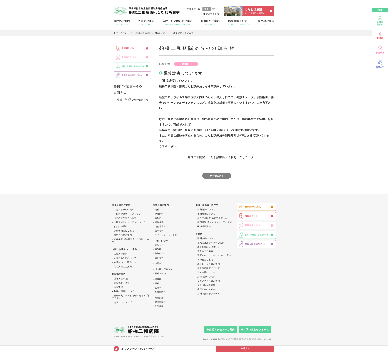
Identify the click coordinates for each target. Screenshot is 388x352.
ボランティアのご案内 (208, 264)
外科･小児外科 (162, 240)
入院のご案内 (120, 254)
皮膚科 (158, 287)
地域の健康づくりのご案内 (210, 242)
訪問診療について (206, 238)
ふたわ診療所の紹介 (124, 209)
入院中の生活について (125, 258)
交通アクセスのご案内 (208, 281)
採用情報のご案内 (206, 276)
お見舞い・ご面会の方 (125, 262)
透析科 (158, 218)
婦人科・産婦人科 (164, 269)
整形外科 (159, 253)
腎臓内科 (159, 214)
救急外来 (159, 297)
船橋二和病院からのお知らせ (150, 33)
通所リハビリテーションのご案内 (214, 255)
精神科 (158, 279)
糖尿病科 (159, 222)
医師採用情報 (204, 226)
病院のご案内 (122, 22)
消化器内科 (160, 226)
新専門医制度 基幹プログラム (212, 218)
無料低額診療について (208, 268)
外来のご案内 (146, 22)
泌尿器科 (159, 257)
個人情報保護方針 (206, 285)
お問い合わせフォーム (208, 293)
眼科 (157, 283)
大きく (215, 9)
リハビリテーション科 (166, 235)
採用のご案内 (266, 22)
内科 (157, 209)
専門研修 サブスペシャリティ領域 (214, 222)
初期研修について (206, 209)
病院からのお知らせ (207, 289)
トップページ (120, 33)
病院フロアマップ (123, 302)
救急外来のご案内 (123, 235)
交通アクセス (212, 14)
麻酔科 (158, 249)
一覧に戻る (218, 175)
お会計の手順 (120, 226)
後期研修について (206, 214)
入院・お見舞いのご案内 (177, 22)
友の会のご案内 (205, 259)
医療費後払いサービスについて (130, 222)
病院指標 (118, 287)
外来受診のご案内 (121, 205)
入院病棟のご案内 (123, 266)
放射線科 (159, 306)
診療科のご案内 (210, 22)
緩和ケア (159, 245)
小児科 (158, 263)
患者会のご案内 (205, 251)
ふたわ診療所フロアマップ (127, 214)
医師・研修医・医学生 (207, 205)
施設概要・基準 (122, 283)
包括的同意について (124, 291)
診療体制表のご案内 (124, 230)
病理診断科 (160, 302)
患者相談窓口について (208, 247)
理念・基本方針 (122, 278)
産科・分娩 (160, 273)
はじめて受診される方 (125, 218)
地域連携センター (239, 22)
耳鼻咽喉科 (160, 292)
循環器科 (159, 230)
